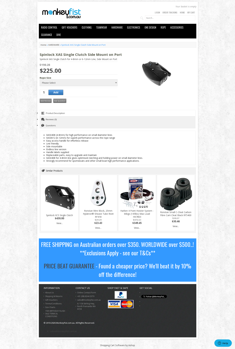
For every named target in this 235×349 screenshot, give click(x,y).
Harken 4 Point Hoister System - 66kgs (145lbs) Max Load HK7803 (137, 213)
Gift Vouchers (51, 300)
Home (182, 12)
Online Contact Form (86, 292)
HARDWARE (117, 27)
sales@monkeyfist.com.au (89, 300)
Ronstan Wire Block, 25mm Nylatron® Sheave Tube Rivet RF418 (98, 213)
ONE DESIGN (150, 27)
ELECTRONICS (133, 27)
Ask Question (59, 101)
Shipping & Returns (53, 296)
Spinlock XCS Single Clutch (59, 215)
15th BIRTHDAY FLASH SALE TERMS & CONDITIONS (55, 314)
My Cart (191, 12)
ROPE (163, 27)
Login (157, 12)
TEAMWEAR (101, 27)
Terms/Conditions (53, 303)
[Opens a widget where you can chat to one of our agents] (223, 343)
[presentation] (117, 113)
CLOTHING (87, 27)
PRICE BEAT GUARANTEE (69, 266)
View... (59, 223)
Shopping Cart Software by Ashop (117, 345)
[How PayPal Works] (121, 297)
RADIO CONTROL (49, 27)
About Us (49, 292)
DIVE (58, 35)
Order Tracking (169, 12)
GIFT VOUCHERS (69, 27)
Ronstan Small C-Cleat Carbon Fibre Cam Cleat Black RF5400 (175, 214)
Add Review (46, 101)
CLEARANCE (46, 35)
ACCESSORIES (176, 27)
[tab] (118, 113)
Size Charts (50, 307)
